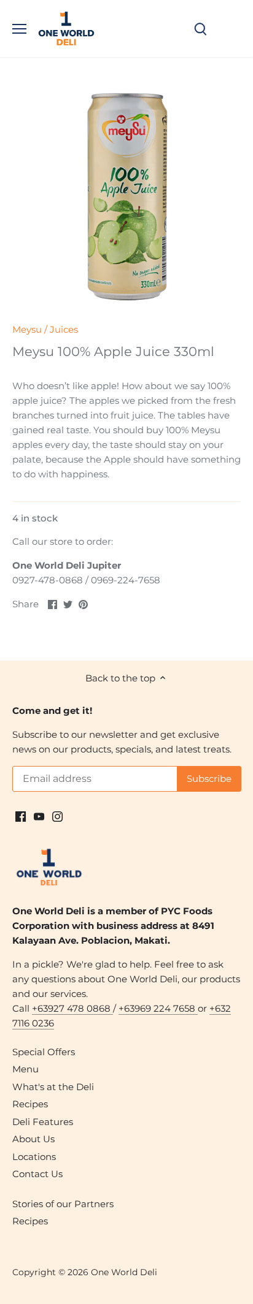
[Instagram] (57, 815)
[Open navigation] (19, 29)
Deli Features (42, 1122)
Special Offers (43, 1052)
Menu (25, 1069)
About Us (33, 1139)
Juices (64, 329)
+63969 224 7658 (158, 1008)
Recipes (30, 1104)
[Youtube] (39, 815)
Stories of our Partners (63, 1204)
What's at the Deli (53, 1087)
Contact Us (37, 1174)
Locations (34, 1156)
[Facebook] (20, 815)
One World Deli (124, 1272)
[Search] (200, 28)
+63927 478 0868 (72, 1008)
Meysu (27, 329)
